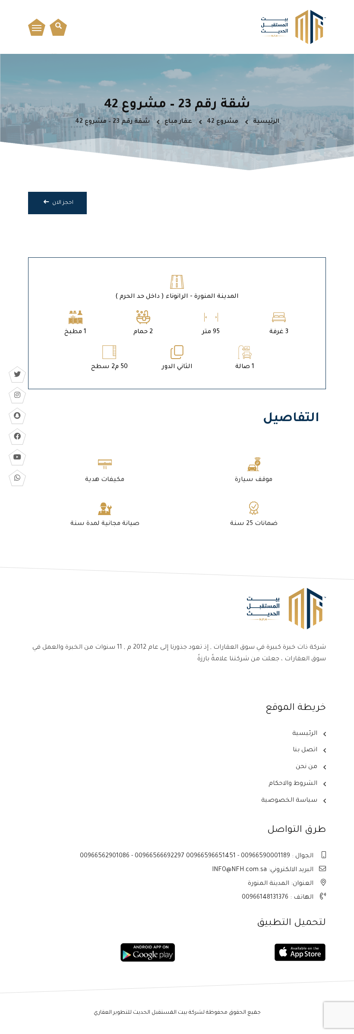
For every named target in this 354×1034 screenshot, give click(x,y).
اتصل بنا (305, 750)
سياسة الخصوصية (289, 800)
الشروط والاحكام (293, 784)
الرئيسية (266, 122)
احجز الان (62, 203)
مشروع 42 (222, 122)
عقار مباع (178, 122)
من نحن (306, 767)
